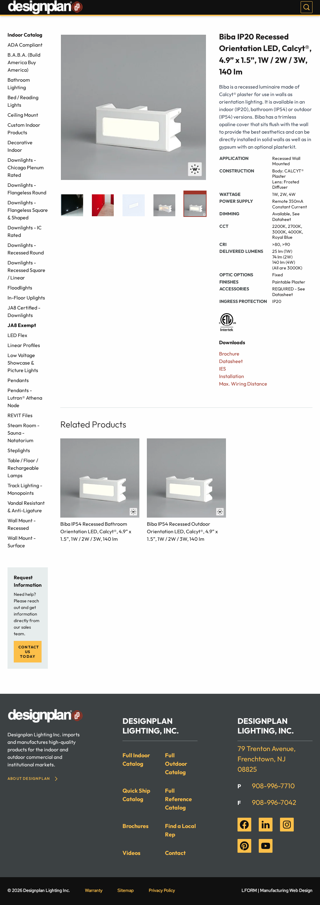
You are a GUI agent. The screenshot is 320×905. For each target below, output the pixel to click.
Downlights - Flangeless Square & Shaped (28, 210)
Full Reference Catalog (178, 799)
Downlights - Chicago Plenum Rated (26, 167)
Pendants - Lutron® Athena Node (25, 397)
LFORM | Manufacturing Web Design (277, 890)
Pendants (18, 380)
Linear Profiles (24, 345)
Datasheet (231, 361)
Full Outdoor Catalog (176, 764)
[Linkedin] (265, 824)
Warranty (93, 890)
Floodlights (20, 287)
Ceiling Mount (23, 115)
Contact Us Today (28, 652)
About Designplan (29, 778)
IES (222, 369)
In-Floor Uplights (26, 297)
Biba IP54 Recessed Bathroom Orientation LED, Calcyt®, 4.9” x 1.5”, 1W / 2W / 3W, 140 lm (95, 531)
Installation (231, 376)
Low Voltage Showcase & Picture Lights (23, 362)
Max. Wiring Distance (243, 384)
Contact (175, 852)
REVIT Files (20, 415)
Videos (131, 852)
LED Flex (17, 335)
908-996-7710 (273, 785)
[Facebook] (244, 824)
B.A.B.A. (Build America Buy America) (24, 62)
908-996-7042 (274, 802)
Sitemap (126, 890)
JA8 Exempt (22, 325)
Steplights (19, 450)
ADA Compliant (25, 45)
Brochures (135, 826)
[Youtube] (265, 846)
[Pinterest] (244, 846)
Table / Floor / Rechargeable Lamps (23, 467)
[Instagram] (287, 824)
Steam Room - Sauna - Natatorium (23, 432)
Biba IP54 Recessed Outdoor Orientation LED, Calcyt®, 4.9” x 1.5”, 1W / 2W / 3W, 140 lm (182, 531)
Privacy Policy (162, 890)
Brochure (229, 353)
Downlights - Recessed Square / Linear (26, 270)
